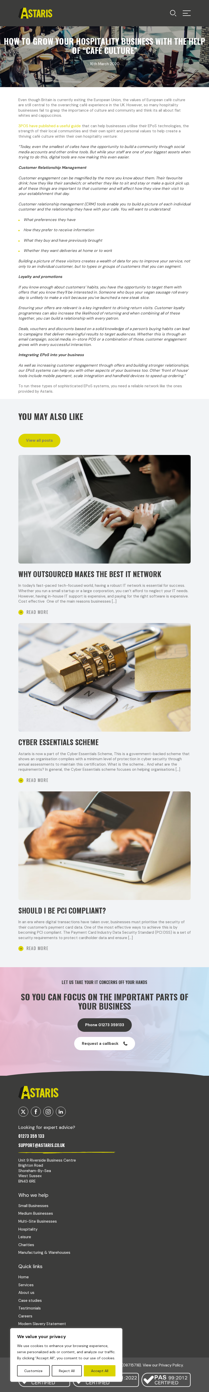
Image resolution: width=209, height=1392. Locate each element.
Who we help (33, 1195)
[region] (66, 1355)
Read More (37, 612)
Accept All (99, 1370)
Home (23, 1277)
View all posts (39, 440)
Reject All (67, 1370)
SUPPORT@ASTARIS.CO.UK (41, 1145)
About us (26, 1292)
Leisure (24, 1236)
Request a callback (100, 1043)
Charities (26, 1244)
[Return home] (35, 13)
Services (26, 1285)
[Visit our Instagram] (48, 1112)
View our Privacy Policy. (163, 1365)
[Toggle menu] (173, 13)
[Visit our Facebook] (36, 1112)
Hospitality (27, 1229)
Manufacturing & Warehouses (44, 1252)
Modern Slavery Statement (42, 1323)
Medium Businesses (35, 1213)
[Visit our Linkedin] (61, 1112)
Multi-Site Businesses (37, 1221)
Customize (33, 1370)
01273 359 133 (31, 1136)
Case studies (30, 1300)
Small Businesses (33, 1205)
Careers (25, 1316)
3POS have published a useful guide (49, 125)
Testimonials (29, 1308)
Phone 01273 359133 (104, 1024)
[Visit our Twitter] (23, 1112)
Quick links (30, 1266)
